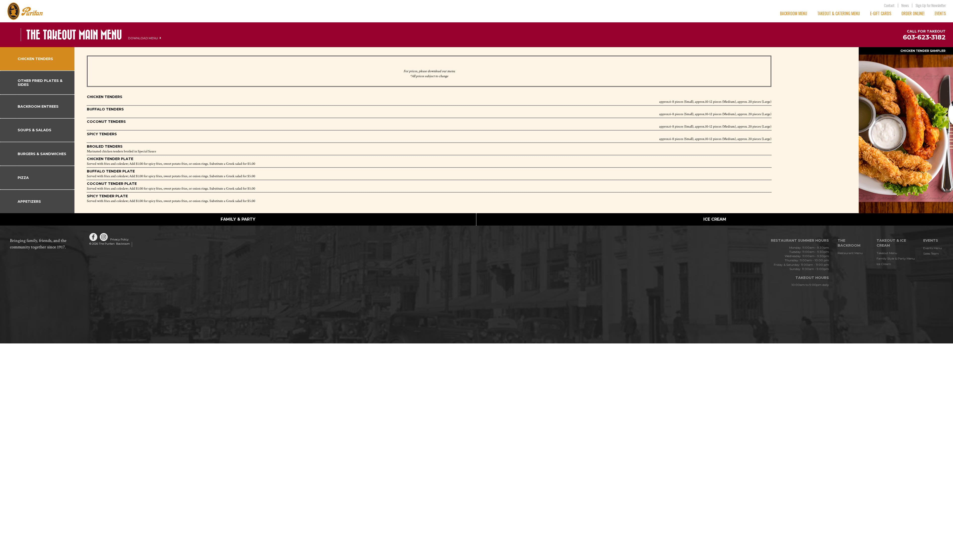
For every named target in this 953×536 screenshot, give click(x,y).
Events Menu (932, 248)
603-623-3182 (924, 37)
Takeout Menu (887, 253)
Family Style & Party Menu (896, 258)
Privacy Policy (119, 239)
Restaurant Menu (850, 253)
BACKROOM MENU (793, 13)
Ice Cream (884, 264)
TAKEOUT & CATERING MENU (838, 13)
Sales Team (931, 253)
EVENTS (940, 13)
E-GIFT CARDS (880, 13)
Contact (889, 5)
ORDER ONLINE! (912, 13)
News (905, 5)
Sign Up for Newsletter (931, 5)
